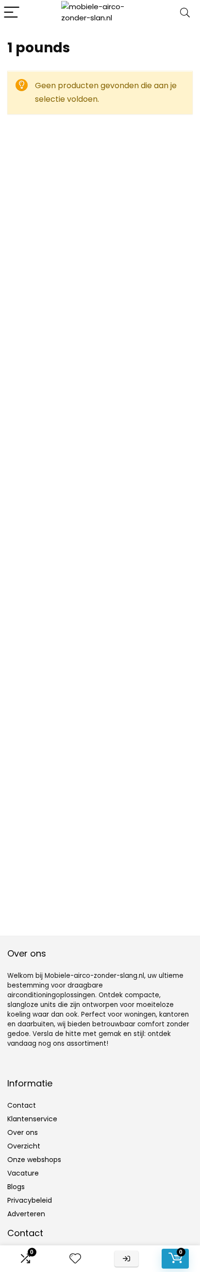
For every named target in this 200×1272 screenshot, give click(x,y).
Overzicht (23, 1146)
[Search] (185, 13)
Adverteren (26, 1214)
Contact (21, 1105)
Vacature (23, 1173)
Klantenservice (32, 1119)
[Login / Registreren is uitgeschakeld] (126, 1259)
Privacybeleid (29, 1200)
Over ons (22, 1132)
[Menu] (11, 13)
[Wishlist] (75, 1259)
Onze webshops (34, 1159)
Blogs (16, 1187)
